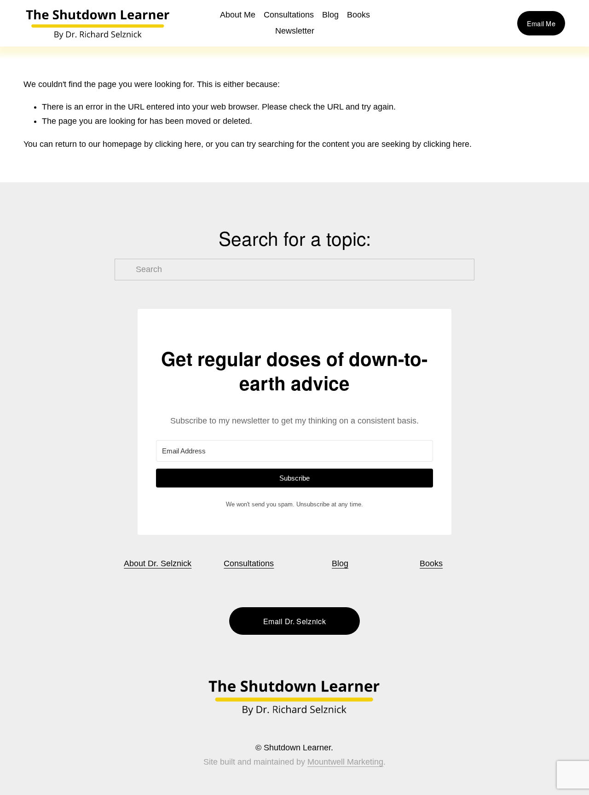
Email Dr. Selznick (294, 621)
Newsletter (294, 30)
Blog (330, 14)
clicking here (178, 144)
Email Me (541, 23)
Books (431, 563)
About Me (237, 14)
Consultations (289, 14)
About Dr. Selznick (157, 563)
